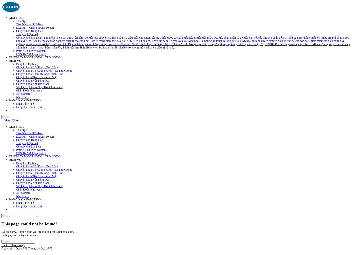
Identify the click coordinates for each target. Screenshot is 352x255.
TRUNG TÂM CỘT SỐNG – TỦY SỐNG (34, 156)
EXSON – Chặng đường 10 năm (35, 136)
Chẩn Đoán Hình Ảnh (29, 189)
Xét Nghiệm (23, 192)
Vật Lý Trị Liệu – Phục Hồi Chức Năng (39, 186)
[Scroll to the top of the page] (2, 251)
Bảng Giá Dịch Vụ (27, 163)
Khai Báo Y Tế (25, 202)
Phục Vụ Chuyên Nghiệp (31, 149)
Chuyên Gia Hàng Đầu (29, 139)
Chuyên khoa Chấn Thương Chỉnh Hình (39, 173)
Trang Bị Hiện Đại (27, 143)
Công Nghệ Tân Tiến (28, 146)
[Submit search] (37, 216)
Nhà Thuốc (22, 196)
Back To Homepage (13, 245)
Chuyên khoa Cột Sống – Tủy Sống (37, 166)
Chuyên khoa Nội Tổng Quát (33, 179)
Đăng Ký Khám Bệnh (29, 206)
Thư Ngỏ (21, 130)
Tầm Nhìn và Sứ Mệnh (29, 133)
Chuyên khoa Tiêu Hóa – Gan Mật (36, 176)
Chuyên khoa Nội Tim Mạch (33, 182)
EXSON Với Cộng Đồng (31, 153)
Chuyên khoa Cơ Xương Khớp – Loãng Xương (44, 169)
